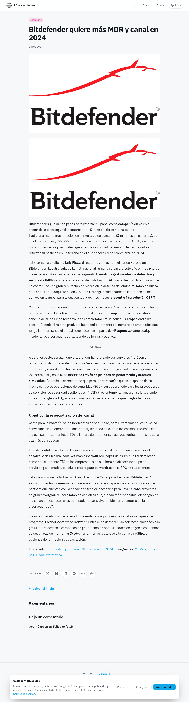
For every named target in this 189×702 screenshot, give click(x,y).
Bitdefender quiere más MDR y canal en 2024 (79, 549)
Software (104, 673)
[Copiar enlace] (92, 573)
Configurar (142, 687)
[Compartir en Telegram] (74, 573)
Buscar (161, 5)
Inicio (146, 5)
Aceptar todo (164, 687)
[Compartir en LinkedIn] (65, 573)
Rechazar (122, 687)
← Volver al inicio (41, 589)
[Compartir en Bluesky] (56, 573)
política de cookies (24, 694)
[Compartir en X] (47, 573)
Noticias (36, 19)
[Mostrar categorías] (136, 5)
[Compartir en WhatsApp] (83, 573)
